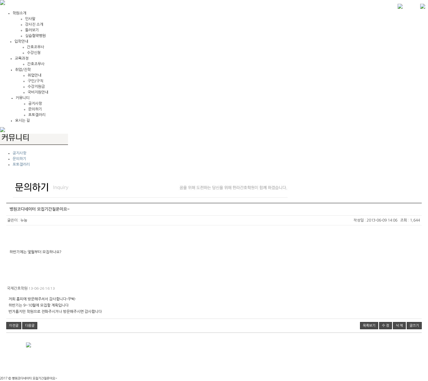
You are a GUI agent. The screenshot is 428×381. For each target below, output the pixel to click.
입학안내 (21, 41)
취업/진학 (23, 70)
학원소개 (19, 13)
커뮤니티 (22, 98)
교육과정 (22, 58)
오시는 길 (22, 120)
